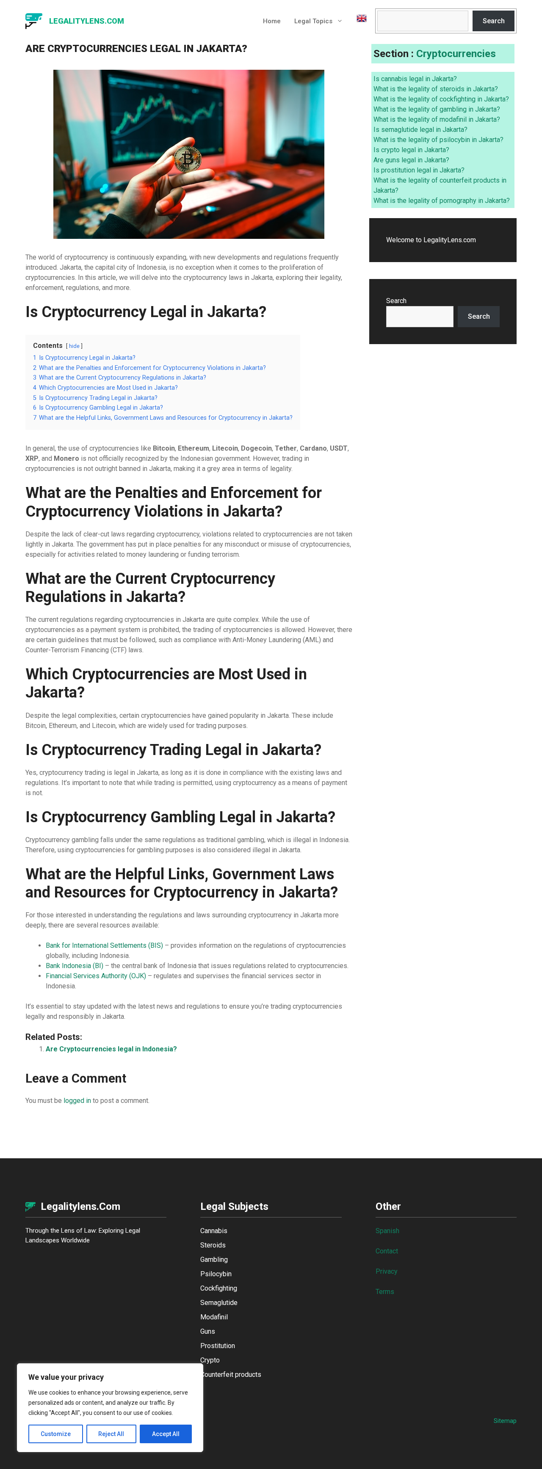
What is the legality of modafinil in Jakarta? (436, 119)
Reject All (111, 1434)
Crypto (210, 1360)
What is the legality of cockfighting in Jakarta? (441, 99)
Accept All (166, 1434)
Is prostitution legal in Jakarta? (419, 170)
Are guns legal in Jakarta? (411, 160)
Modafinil (214, 1317)
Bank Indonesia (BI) (74, 966)
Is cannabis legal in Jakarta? (415, 79)
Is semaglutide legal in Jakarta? (420, 130)
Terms (385, 1292)
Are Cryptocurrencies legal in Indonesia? (111, 1049)
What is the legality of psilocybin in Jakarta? (438, 140)
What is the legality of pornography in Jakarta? (441, 201)
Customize (56, 1434)
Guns (207, 1331)
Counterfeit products (230, 1375)
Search (494, 21)
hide (74, 346)
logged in (77, 1101)
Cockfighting (218, 1288)
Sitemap (505, 1421)
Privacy (387, 1271)
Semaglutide (219, 1303)
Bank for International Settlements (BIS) (104, 945)
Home (272, 21)
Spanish (387, 1231)
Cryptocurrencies (456, 54)
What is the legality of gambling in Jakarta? (436, 109)
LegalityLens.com (86, 20)
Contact (387, 1251)
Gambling (214, 1260)
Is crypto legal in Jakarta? (411, 150)
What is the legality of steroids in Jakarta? (435, 89)
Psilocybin (216, 1274)
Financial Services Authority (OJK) (96, 976)
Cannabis (213, 1231)
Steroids (213, 1245)
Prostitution (217, 1346)
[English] (358, 21)
